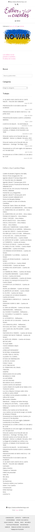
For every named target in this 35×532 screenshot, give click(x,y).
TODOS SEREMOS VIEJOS (10, 346)
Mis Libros (6, 477)
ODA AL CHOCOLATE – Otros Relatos (14, 223)
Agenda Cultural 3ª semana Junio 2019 (14, 195)
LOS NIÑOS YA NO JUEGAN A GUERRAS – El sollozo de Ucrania (9, 57)
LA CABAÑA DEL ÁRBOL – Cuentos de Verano (17, 272)
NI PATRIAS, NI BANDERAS (11, 352)
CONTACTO (6, 494)
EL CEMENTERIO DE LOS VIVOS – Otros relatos (17, 214)
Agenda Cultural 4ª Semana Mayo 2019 (14, 178)
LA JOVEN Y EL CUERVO (10, 356)
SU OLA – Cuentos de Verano (12, 276)
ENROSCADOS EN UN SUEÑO (12, 374)
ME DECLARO (7, 341)
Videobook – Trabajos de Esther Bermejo (15, 401)
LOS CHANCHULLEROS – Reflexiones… (14, 324)
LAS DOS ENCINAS (8, 380)
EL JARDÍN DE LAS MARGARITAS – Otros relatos (17, 208)
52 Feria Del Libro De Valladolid (12, 180)
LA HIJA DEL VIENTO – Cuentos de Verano (15, 231)
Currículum (6, 466)
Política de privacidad (9, 472)
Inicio (4, 492)
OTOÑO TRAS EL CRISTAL (11, 354)
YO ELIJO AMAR (7, 344)
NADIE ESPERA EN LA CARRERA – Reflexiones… (17, 229)
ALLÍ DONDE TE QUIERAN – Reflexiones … (16, 312)
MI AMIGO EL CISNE (9, 376)
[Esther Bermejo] (17, 12)
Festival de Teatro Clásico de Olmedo (14, 205)
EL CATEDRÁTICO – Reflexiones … (13, 318)
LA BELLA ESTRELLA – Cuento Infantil (14, 263)
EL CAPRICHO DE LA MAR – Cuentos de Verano (17, 240)
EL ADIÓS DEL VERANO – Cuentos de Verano (16, 339)
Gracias (5, 479)
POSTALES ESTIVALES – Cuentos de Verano (16, 244)
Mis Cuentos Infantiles (9, 399)
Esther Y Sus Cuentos (9, 485)
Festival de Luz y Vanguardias (12, 193)
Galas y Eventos (7, 468)
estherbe (22, 26)
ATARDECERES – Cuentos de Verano (14, 265)
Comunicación (7, 488)
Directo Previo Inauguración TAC (13, 176)
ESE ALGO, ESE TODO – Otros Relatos (14, 327)
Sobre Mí (5, 475)
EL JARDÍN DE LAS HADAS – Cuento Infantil (16, 291)
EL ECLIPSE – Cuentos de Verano (13, 293)
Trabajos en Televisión (10, 470)
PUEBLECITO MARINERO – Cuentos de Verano (17, 278)
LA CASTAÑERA (7, 378)
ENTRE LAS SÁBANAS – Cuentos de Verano (16, 289)
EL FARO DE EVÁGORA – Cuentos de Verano (16, 307)
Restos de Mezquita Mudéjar (11, 199)
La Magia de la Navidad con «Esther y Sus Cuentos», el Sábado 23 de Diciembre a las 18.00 (16, 130)
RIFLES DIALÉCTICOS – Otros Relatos (14, 220)
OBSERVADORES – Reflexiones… (13, 310)
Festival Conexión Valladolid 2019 (13, 197)
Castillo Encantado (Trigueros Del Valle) (15, 174)
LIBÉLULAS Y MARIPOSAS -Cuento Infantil (15, 227)
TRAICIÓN (6, 369)
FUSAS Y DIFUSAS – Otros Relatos (13, 218)
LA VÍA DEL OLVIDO (9, 361)
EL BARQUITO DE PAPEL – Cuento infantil (15, 404)
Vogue (17, 510)
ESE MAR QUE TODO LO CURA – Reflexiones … (17, 233)
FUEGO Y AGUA (7, 363)
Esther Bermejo (7, 490)
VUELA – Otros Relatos (10, 225)
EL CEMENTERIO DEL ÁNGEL (12, 367)
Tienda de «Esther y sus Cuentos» (13, 483)
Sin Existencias (7, 481)
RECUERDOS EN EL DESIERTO (12, 382)
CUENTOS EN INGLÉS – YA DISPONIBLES (15, 124)
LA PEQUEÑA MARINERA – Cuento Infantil (15, 274)
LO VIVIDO (6, 348)
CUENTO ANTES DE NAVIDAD (12, 385)
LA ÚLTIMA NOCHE (9, 365)
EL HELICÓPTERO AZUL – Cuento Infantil (15, 238)
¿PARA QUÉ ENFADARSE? (10, 350)
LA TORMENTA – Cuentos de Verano (14, 242)
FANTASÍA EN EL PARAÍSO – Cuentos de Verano (17, 333)
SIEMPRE (5, 372)
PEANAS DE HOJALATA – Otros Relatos (15, 216)
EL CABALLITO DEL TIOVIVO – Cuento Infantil (17, 246)
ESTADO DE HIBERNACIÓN (11, 359)
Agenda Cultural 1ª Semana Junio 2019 (14, 182)
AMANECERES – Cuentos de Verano (13, 249)
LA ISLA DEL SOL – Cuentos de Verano (14, 236)
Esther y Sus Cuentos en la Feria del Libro (15, 410)
